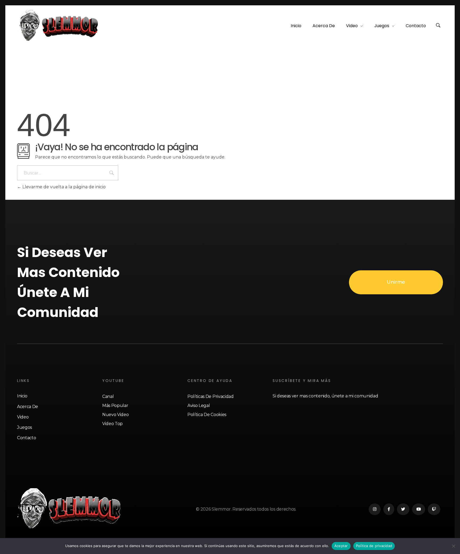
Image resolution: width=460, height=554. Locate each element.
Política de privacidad (374, 546)
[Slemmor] (58, 25)
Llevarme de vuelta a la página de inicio (63, 186)
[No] (453, 546)
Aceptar (341, 546)
